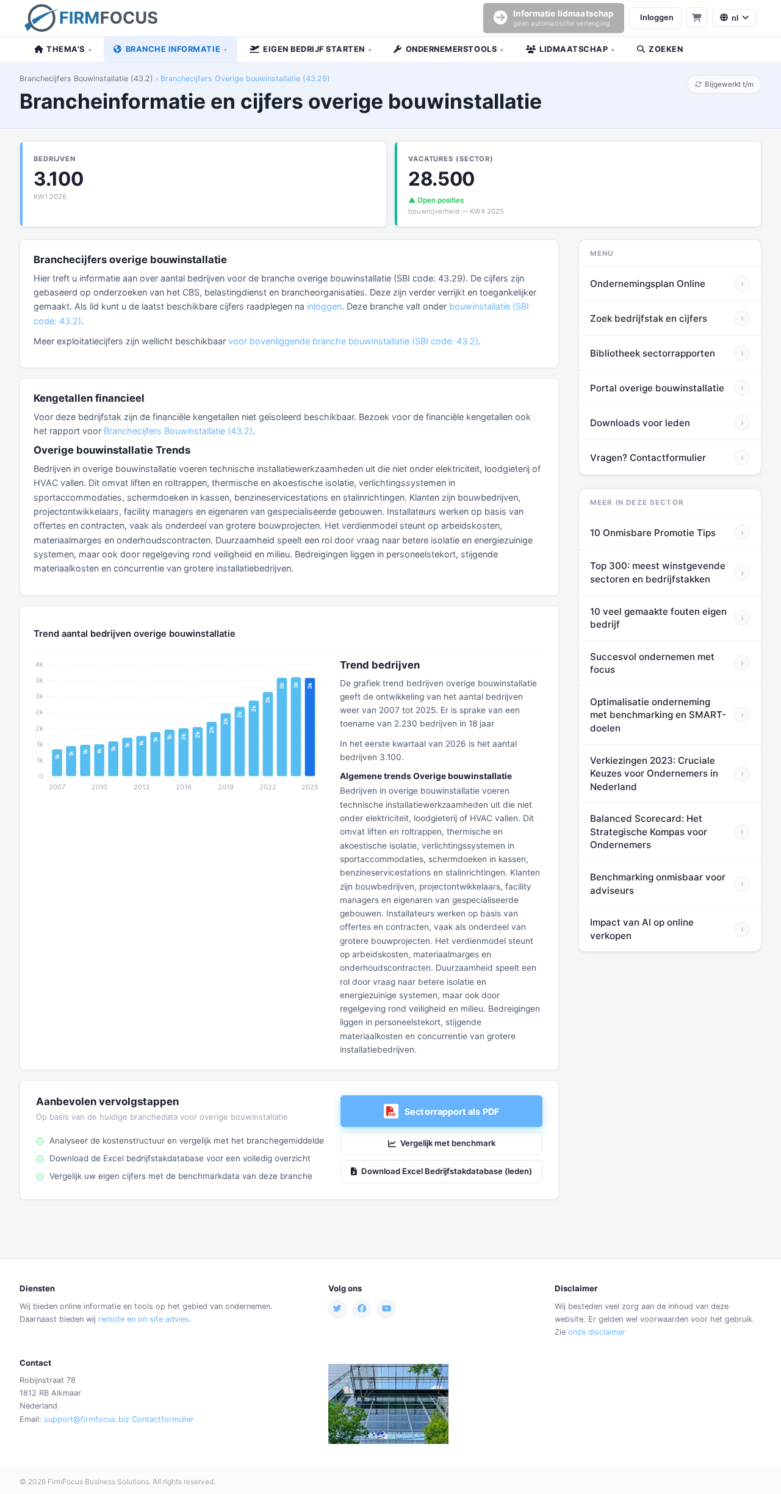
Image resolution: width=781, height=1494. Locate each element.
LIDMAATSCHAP (577, 49)
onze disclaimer (596, 1331)
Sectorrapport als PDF (452, 1111)
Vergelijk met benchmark (447, 1143)
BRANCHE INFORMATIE (177, 49)
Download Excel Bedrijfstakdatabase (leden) (446, 1171)
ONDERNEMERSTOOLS (455, 49)
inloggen (324, 306)
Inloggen (657, 17)
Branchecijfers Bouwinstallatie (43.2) (86, 78)
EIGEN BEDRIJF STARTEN (317, 49)
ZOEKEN (666, 49)
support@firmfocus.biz (86, 1419)
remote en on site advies (143, 1319)
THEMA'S (69, 49)
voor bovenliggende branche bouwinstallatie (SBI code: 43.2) (353, 341)
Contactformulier (163, 1419)
